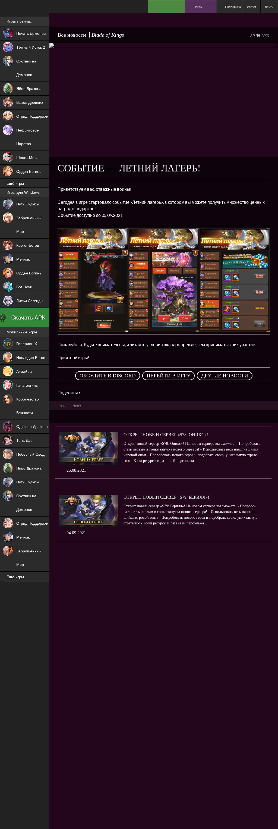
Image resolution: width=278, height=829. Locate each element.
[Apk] (24, 317)
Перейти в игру (168, 375)
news (77, 405)
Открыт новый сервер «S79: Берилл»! (166, 497)
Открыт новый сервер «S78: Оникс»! (166, 434)
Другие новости (224, 375)
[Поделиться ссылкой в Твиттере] (136, 392)
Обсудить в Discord (108, 375)
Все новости (72, 35)
